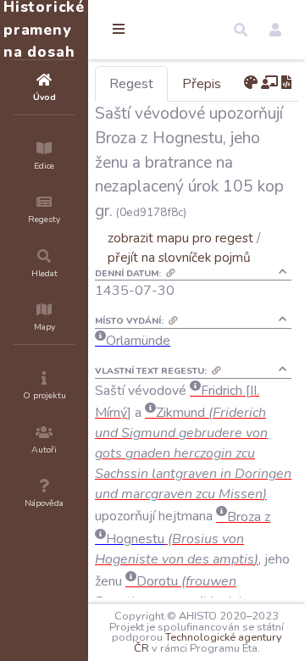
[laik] (269, 83)
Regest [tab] (131, 84)
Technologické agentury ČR (208, 643)
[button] (240, 29)
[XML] (286, 83)
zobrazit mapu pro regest (180, 238)
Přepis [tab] (201, 84)
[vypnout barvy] (251, 83)
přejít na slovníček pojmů (179, 257)
